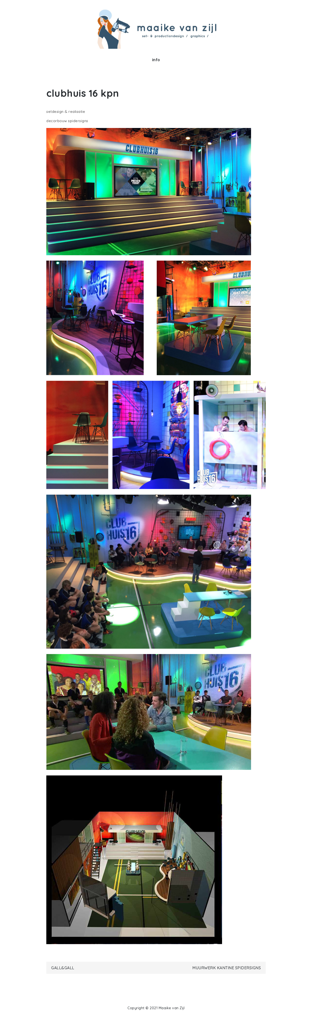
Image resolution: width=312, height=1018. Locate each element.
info (156, 59)
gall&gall (62, 967)
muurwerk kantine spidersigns (226, 967)
